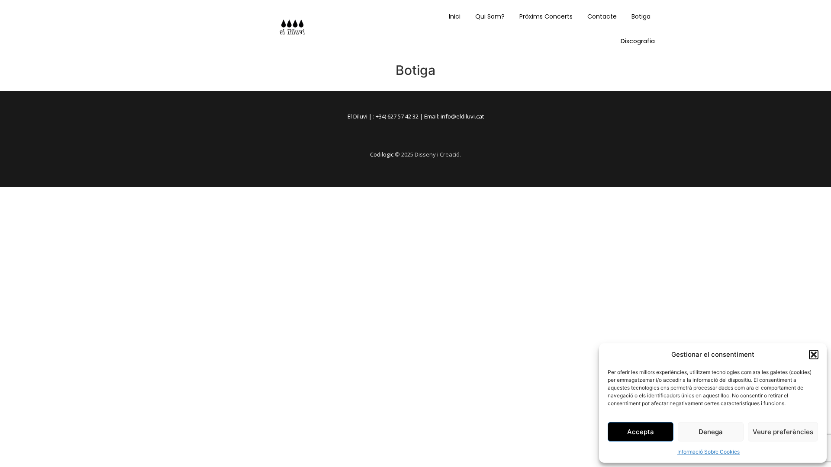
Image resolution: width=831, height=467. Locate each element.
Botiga (641, 16)
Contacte (602, 16)
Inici (455, 16)
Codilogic (381, 154)
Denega (711, 432)
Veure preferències (783, 432)
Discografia (638, 41)
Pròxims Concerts (546, 16)
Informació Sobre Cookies (708, 451)
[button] (813, 354)
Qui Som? (490, 16)
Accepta (640, 432)
